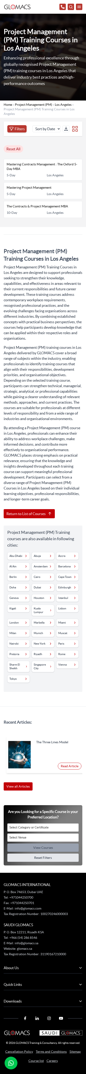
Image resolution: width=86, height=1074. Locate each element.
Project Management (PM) (33, 104)
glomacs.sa (24, 948)
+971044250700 (21, 897)
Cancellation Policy (19, 1051)
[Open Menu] (71, 7)
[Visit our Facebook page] (25, 1018)
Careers (52, 1061)
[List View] (75, 128)
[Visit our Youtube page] (61, 1018)
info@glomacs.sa (26, 943)
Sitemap (75, 1051)
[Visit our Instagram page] (49, 1018)
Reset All (13, 149)
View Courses (43, 847)
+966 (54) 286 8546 (23, 937)
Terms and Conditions (51, 1051)
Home (8, 104)
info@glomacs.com (28, 908)
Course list (36, 1061)
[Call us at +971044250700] (62, 7)
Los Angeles (63, 104)
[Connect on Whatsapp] (11, 1063)
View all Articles (18, 786)
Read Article (69, 766)
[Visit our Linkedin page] (37, 1018)
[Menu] (79, 7)
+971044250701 (22, 903)
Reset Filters (43, 858)
